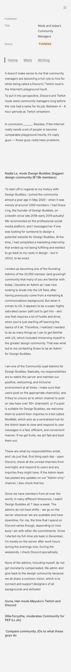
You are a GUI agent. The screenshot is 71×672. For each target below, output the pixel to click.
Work (27, 60)
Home (13, 60)
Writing (44, 60)
